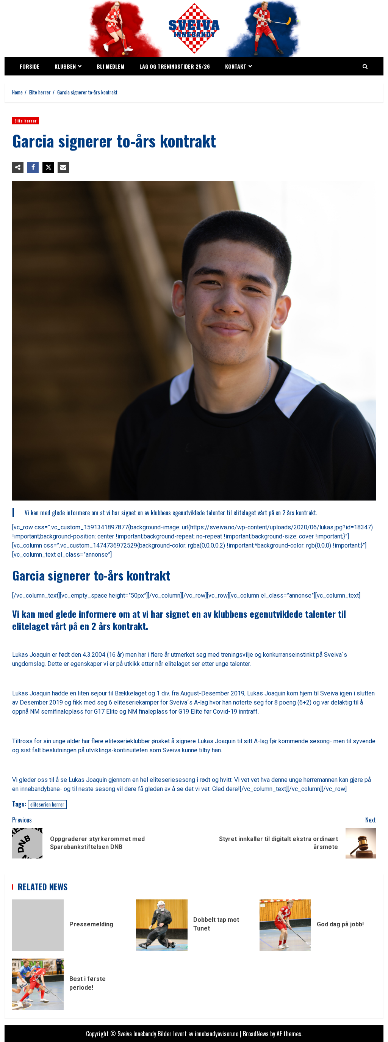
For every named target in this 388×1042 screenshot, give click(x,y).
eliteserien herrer (47, 804)
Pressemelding (38, 925)
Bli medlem (110, 66)
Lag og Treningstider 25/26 (174, 66)
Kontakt (235, 66)
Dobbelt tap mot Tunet (162, 925)
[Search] (365, 66)
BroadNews (256, 1033)
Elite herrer (25, 121)
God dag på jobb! (285, 925)
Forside (29, 66)
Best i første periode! (38, 984)
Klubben (65, 66)
